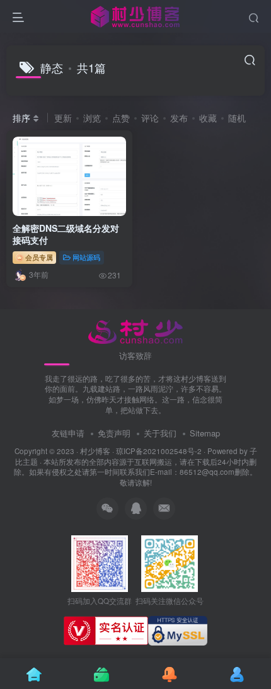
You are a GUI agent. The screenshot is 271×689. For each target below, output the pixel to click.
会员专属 (38, 257)
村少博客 (95, 451)
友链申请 (68, 433)
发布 (179, 117)
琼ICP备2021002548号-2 (159, 451)
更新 (63, 117)
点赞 (121, 117)
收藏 (208, 117)
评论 (150, 117)
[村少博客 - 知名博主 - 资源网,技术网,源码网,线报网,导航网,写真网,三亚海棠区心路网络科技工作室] (135, 330)
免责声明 (114, 433)
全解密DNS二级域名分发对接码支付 (66, 234)
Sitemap (205, 433)
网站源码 (86, 257)
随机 (237, 117)
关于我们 (160, 433)
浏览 (92, 117)
